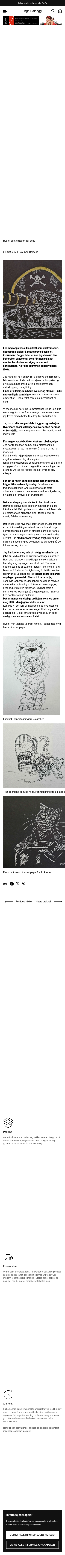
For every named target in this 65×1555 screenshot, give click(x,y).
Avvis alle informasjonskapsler (32, 1544)
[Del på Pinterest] (24, 883)
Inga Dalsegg (33, 11)
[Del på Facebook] (12, 883)
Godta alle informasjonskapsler (32, 1534)
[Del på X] (18, 883)
